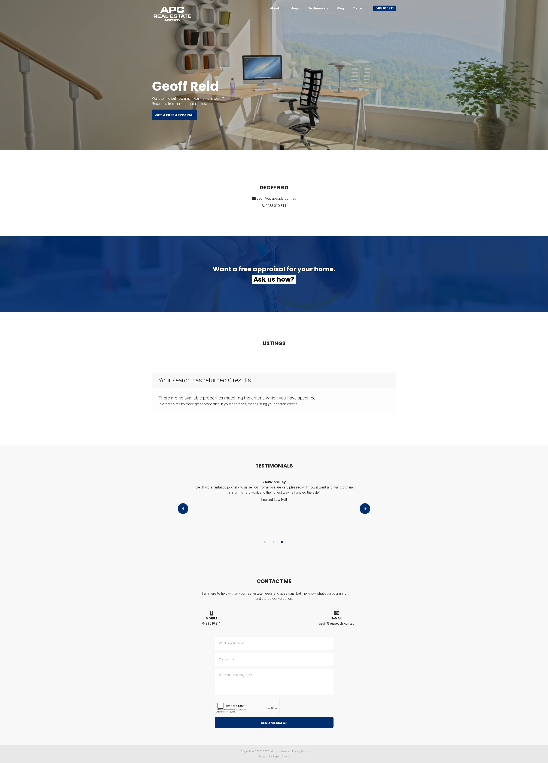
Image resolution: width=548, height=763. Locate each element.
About (274, 8)
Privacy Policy (300, 751)
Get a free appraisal (174, 115)
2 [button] (273, 542)
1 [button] (265, 542)
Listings (294, 8)
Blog (340, 8)
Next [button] (365, 508)
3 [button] (282, 542)
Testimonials (318, 8)
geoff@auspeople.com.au (276, 198)
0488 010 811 (384, 8)
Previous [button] (183, 508)
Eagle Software (281, 756)
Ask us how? (273, 279)
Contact (359, 8)
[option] (274, 493)
